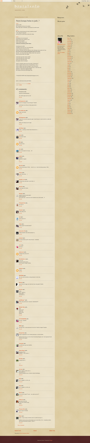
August (68, 48)
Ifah (20, 142)
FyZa (20, 378)
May (68, 53)
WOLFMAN (21, 275)
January (68, 91)
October (68, 46)
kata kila (20, 186)
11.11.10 (20, 412)
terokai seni (21, 252)
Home (35, 430)
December (69, 41)
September (69, 61)
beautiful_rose (22, 179)
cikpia (20, 224)
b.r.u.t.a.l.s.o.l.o (27, 6)
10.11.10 (20, 346)
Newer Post (18, 430)
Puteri (20, 416)
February (69, 39)
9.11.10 (20, 97)
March (68, 38)
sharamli (21, 210)
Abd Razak (21, 128)
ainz (20, 149)
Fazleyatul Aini (22, 202)
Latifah (20, 156)
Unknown (21, 268)
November (69, 43)
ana (19, 216)
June (68, 51)
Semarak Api (21, 332)
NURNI (20, 85)
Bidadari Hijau (22, 307)
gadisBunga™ (22, 300)
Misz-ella (21, 165)
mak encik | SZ (22, 231)
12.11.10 (20, 422)
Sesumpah (21, 343)
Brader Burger (22, 350)
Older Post (52, 430)
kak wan (20, 369)
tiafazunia (21, 399)
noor (20, 245)
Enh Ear (20, 289)
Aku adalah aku (22, 110)
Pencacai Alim (22, 409)
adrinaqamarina (22, 101)
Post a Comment (21, 425)
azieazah (21, 238)
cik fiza (20, 172)
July (68, 49)
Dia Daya (21, 358)
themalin (21, 193)
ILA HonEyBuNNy (22, 318)
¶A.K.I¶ (20, 392)
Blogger (50, 440)
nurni (17, 23)
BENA (20, 325)
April (68, 54)
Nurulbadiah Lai (22, 259)
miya (20, 135)
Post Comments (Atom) (24, 433)
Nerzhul (20, 282)
